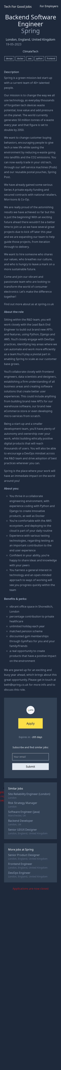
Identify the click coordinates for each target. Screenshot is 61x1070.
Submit (30, 766)
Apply (30, 723)
